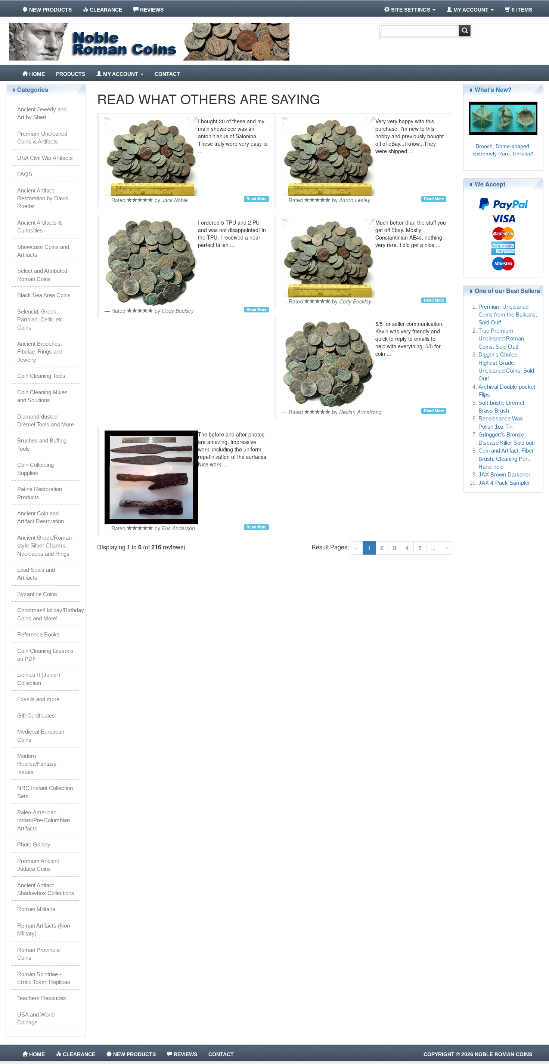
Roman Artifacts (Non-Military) (44, 929)
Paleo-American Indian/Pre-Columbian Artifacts (43, 820)
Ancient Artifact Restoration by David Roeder (42, 198)
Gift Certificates (36, 715)
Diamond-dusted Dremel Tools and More (45, 420)
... (433, 547)
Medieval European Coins (40, 735)
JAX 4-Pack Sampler (504, 482)
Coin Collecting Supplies (35, 469)
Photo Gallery (33, 844)
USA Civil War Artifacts (45, 158)
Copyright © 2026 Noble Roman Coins (478, 1054)
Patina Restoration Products (39, 493)
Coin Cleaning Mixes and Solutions (42, 396)
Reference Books (38, 634)
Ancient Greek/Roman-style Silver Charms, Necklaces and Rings (45, 545)
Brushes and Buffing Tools (41, 444)
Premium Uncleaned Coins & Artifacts (42, 137)
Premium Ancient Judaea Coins (38, 865)
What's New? (493, 89)
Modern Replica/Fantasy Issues (37, 764)
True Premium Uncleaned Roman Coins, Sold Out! (501, 338)
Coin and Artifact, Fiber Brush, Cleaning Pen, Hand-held (506, 458)
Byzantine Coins (37, 594)
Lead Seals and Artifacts (36, 574)
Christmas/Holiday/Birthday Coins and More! (48, 614)
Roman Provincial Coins (39, 954)
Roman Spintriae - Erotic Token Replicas (43, 978)
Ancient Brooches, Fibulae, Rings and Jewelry (39, 351)
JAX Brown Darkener (504, 474)
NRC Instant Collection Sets (45, 792)
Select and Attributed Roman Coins (42, 275)
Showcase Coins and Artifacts (43, 251)
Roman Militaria (36, 909)
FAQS (24, 174)
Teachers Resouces (41, 998)
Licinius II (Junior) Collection (38, 679)
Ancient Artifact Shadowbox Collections (45, 889)
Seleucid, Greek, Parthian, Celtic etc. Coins (41, 319)
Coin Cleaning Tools (41, 376)
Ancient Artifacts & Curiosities (39, 226)
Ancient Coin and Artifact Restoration (40, 517)
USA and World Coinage (36, 1018)
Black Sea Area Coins (44, 295)
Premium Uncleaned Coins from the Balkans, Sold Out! (507, 314)
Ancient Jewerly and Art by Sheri (41, 113)
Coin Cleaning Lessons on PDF (45, 655)
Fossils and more (38, 699)
